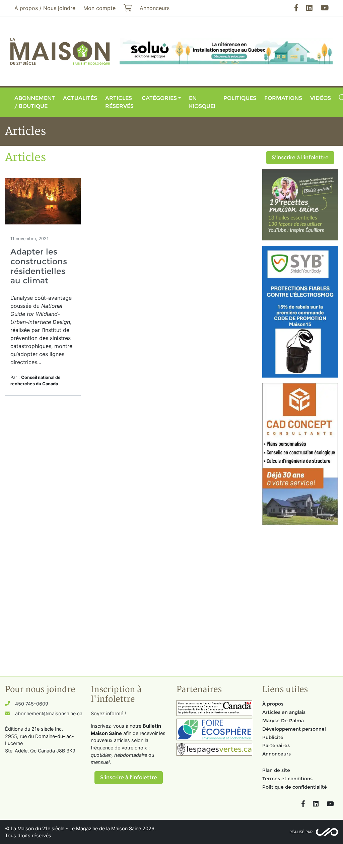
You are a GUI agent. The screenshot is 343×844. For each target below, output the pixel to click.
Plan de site (276, 770)
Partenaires (276, 745)
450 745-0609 (31, 704)
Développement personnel (294, 729)
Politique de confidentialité (294, 787)
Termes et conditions (287, 779)
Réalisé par (301, 832)
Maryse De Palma (283, 721)
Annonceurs (276, 754)
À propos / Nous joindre (44, 8)
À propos (272, 704)
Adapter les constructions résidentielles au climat (38, 266)
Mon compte (99, 8)
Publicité (272, 737)
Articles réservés (119, 102)
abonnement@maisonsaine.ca (48, 713)
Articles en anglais (283, 712)
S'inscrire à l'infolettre (300, 157)
